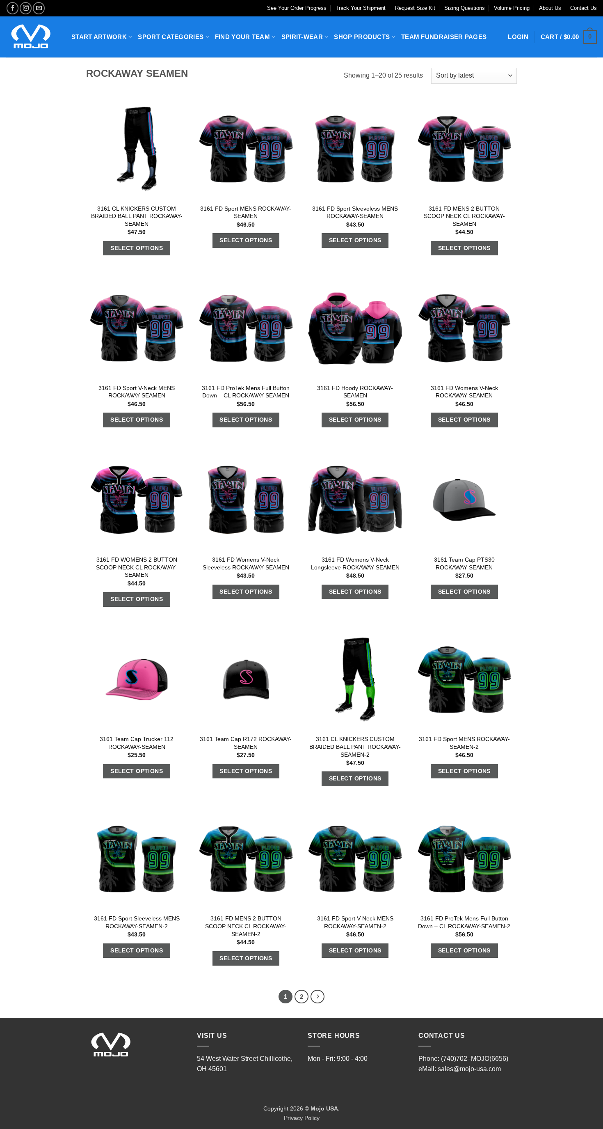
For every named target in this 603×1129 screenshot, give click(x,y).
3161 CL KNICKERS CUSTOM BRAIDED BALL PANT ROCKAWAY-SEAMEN (137, 216)
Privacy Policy (302, 1118)
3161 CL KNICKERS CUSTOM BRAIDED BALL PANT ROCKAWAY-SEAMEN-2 (355, 746)
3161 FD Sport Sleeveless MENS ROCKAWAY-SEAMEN (355, 212)
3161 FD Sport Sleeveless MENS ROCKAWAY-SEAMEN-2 (137, 922)
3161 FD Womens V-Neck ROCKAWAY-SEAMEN (464, 392)
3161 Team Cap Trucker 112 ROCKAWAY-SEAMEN (137, 743)
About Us (550, 8)
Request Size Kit (415, 8)
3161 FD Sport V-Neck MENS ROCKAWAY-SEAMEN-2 (355, 922)
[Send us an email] (39, 8)
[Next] (317, 997)
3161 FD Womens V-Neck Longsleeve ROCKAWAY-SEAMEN (355, 563)
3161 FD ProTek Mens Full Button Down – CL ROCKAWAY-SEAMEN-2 (464, 922)
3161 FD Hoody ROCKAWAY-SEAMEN (355, 392)
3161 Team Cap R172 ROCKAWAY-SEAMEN (246, 743)
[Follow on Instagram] (26, 8)
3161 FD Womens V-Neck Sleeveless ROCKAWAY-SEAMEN (246, 563)
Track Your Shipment (361, 8)
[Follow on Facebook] (12, 8)
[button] (569, 37)
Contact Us (583, 8)
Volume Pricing (512, 8)
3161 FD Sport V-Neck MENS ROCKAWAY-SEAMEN (136, 392)
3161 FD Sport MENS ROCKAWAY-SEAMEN (245, 212)
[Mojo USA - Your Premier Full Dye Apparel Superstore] (32, 37)
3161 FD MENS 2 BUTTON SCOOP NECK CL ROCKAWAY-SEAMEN (464, 216)
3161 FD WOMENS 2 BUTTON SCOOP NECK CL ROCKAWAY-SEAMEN (136, 567)
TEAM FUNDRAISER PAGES (444, 36)
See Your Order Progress (297, 8)
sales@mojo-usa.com (469, 1068)
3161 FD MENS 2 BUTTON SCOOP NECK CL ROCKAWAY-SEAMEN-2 (245, 926)
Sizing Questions (464, 8)
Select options (136, 248)
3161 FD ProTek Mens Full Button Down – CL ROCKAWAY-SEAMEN (246, 392)
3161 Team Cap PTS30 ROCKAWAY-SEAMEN (464, 563)
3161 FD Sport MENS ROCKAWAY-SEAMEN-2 (464, 743)
